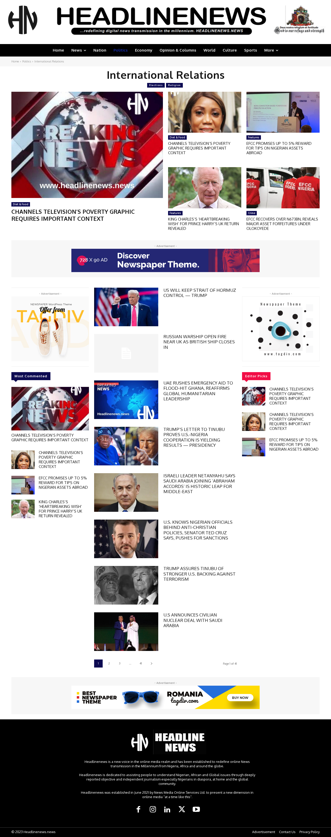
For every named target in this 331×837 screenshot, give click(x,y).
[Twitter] (182, 810)
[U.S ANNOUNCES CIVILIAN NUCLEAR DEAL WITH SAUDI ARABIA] (126, 631)
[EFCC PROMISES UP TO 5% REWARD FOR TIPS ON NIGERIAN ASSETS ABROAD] (283, 112)
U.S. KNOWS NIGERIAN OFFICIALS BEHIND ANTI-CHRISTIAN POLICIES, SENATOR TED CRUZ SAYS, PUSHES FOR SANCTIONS (197, 530)
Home (15, 61)
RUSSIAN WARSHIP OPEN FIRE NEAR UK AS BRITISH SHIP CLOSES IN (199, 342)
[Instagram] (153, 810)
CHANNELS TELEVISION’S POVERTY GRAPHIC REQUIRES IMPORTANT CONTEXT (73, 215)
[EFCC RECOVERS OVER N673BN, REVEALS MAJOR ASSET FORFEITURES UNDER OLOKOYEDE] (283, 187)
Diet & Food (20, 204)
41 (141, 663)
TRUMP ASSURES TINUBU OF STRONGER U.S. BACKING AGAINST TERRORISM (199, 574)
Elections (156, 85)
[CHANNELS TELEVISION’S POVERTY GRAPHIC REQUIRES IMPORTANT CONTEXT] (87, 145)
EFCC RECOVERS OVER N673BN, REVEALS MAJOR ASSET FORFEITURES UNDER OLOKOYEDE (282, 224)
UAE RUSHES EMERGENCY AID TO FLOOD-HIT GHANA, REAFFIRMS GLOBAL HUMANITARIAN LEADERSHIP (198, 390)
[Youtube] (196, 810)
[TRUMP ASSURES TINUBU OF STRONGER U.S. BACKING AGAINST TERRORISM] (126, 585)
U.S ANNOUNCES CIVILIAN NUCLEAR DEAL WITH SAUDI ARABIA (192, 620)
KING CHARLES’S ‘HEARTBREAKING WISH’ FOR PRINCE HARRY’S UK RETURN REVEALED (203, 224)
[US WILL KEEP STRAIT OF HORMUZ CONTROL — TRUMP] (126, 307)
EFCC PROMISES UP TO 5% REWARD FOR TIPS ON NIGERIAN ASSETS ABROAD (279, 148)
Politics (26, 61)
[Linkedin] (167, 810)
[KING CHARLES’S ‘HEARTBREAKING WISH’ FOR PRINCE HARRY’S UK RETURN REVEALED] (204, 187)
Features (253, 137)
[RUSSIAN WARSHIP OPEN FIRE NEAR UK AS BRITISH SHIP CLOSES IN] (126, 353)
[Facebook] (138, 810)
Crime (251, 213)
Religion (174, 85)
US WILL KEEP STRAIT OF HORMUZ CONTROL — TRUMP (199, 292)
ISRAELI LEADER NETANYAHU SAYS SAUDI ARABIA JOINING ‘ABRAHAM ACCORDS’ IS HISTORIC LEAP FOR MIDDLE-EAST (199, 483)
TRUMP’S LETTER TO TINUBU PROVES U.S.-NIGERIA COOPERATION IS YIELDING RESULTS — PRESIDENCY (194, 437)
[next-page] (151, 663)
